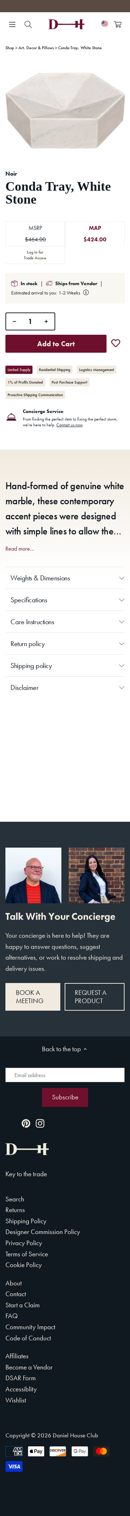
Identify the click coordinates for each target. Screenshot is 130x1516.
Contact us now (69, 425)
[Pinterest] (26, 1123)
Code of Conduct (28, 1338)
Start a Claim (22, 1305)
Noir (11, 173)
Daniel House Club (75, 1435)
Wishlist (15, 1400)
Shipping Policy (26, 1220)
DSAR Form (20, 1377)
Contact (15, 1293)
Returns (15, 1209)
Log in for (35, 255)
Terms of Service (26, 1254)
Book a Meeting (29, 996)
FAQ (11, 1315)
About (13, 1283)
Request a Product (91, 996)
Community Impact (30, 1326)
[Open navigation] (12, 24)
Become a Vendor (29, 1367)
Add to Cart (56, 343)
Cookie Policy (23, 1264)
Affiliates (17, 1356)
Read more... (19, 548)
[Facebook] (12, 1123)
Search (14, 1199)
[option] (65, 110)
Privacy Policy (23, 1242)
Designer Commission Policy (42, 1231)
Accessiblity (21, 1389)
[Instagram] (40, 1123)
